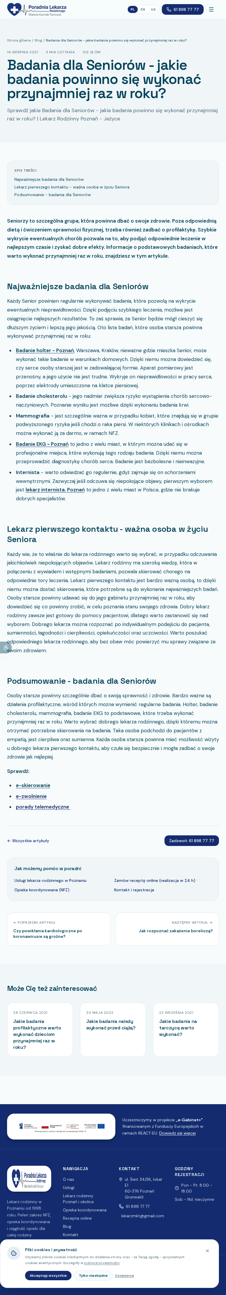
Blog (38, 40)
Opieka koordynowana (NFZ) (41, 889)
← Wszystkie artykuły (28, 840)
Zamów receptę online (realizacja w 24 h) (154, 880)
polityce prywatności (101, 1263)
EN (143, 9)
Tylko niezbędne (93, 1275)
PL (133, 9)
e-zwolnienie (31, 796)
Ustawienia (124, 1275)
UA (153, 9)
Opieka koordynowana (85, 1210)
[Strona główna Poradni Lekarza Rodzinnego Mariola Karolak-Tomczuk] (37, 9)
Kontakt (70, 1234)
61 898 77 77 (186, 9)
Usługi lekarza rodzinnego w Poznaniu (50, 880)
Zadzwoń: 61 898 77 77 (191, 840)
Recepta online (77, 1218)
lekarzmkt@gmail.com (142, 1215)
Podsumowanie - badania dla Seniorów (52, 194)
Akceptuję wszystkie (48, 1275)
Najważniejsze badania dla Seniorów (49, 179)
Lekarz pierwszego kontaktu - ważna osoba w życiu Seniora (71, 187)
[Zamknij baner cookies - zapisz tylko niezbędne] (207, 1251)
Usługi (68, 1187)
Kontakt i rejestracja (134, 889)
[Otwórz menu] (212, 9)
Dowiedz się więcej (177, 1133)
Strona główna (19, 40)
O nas (68, 1179)
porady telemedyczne (43, 807)
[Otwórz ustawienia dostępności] (6, 647)
